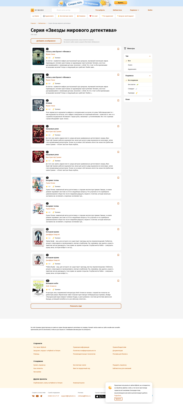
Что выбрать (100, 10)
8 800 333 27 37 (53, 396)
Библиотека (117, 10)
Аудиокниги (49, 16)
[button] (138, 56)
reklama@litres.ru (84, 396)
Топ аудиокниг (108, 16)
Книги (37, 16)
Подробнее (117, 395)
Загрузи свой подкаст (126, 16)
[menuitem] (138, 62)
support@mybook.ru (68, 396)
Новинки (82, 16)
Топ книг (95, 16)
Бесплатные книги (66, 16)
